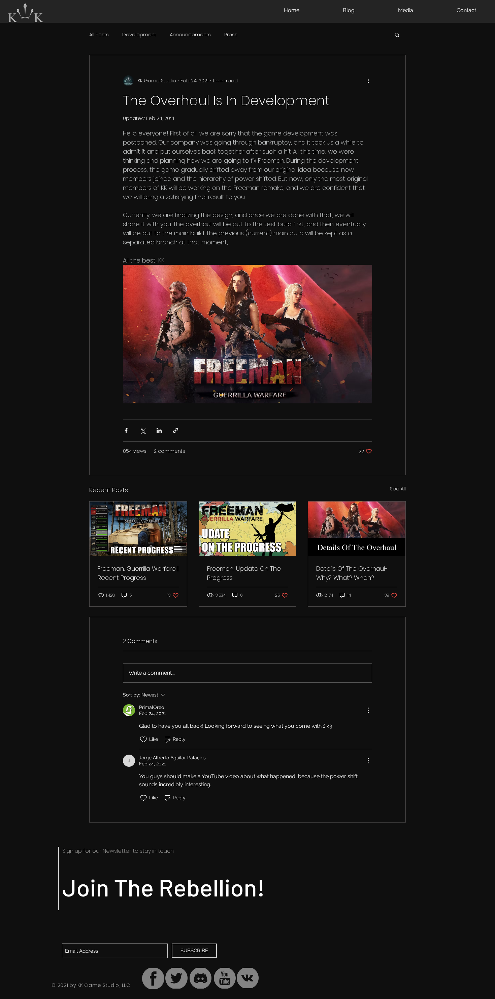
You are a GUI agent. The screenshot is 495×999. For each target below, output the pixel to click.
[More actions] (368, 81)
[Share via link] (175, 430)
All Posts (99, 35)
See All (398, 488)
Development (139, 35)
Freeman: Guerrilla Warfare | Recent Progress (138, 573)
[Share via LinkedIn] (159, 430)
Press (230, 35)
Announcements (190, 35)
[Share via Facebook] (126, 430)
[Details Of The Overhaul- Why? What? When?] (356, 529)
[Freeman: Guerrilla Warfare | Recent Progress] (138, 529)
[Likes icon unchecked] (143, 739)
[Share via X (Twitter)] (142, 430)
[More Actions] (368, 710)
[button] (397, 34)
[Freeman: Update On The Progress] (247, 529)
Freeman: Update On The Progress (244, 573)
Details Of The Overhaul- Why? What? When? (352, 573)
